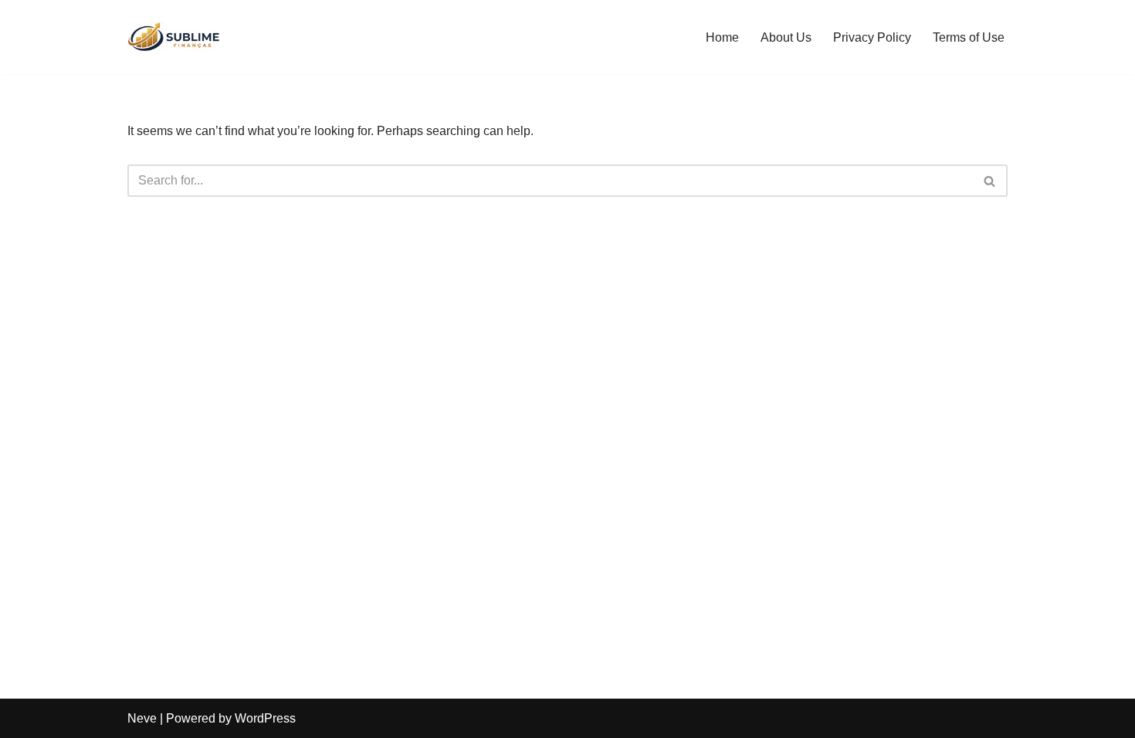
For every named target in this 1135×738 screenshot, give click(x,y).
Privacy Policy (872, 37)
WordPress (265, 718)
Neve (142, 718)
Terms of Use (969, 37)
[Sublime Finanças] (173, 37)
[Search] (990, 180)
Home (722, 37)
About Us (786, 37)
